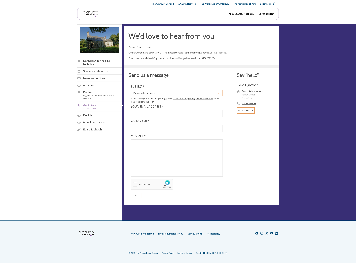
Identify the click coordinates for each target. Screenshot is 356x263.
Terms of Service (184, 253)
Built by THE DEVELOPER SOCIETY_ (212, 253)
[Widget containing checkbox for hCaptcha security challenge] (152, 184)
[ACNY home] (90, 13)
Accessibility (213, 233)
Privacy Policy (167, 253)
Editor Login (265, 4)
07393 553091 (249, 103)
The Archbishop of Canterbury (214, 4)
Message (138, 136)
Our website (245, 110)
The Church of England (163, 4)
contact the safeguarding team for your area (193, 98)
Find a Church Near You (240, 13)
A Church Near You (187, 4)
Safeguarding (266, 13)
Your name (140, 121)
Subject (137, 86)
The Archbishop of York (244, 4)
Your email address (147, 106)
